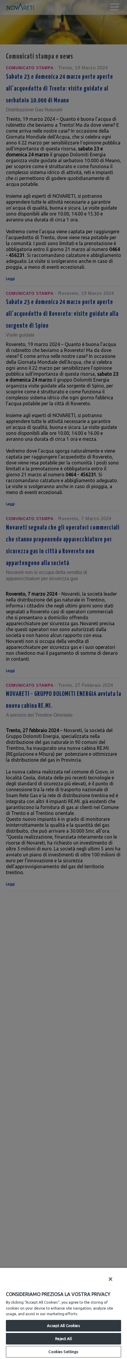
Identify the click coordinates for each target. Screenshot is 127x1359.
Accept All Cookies (63, 1325)
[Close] (110, 1279)
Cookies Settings (63, 1352)
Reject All (63, 1339)
